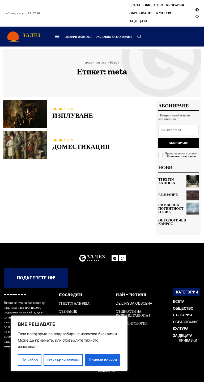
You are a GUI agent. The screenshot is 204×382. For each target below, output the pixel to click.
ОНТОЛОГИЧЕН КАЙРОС (172, 222)
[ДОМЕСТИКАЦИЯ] (25, 145)
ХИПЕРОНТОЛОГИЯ (132, 323)
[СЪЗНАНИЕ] (192, 195)
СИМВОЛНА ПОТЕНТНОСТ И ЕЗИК (171, 208)
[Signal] (197, 16)
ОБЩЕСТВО (62, 109)
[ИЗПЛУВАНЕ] (25, 114)
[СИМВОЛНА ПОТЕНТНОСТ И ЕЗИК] (192, 209)
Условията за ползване (181, 156)
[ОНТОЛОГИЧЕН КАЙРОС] (194, 222)
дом (88, 62)
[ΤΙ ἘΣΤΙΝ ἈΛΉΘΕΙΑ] (192, 181)
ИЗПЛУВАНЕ (72, 115)
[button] (139, 36)
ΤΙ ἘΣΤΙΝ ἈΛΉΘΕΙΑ (166, 181)
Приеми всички (103, 360)
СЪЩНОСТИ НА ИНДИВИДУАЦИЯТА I (133, 313)
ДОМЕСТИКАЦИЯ (81, 146)
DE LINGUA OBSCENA (134, 303)
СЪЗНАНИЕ (168, 195)
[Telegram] (197, 10)
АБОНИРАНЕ (178, 143)
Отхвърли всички (63, 360)
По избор (30, 360)
